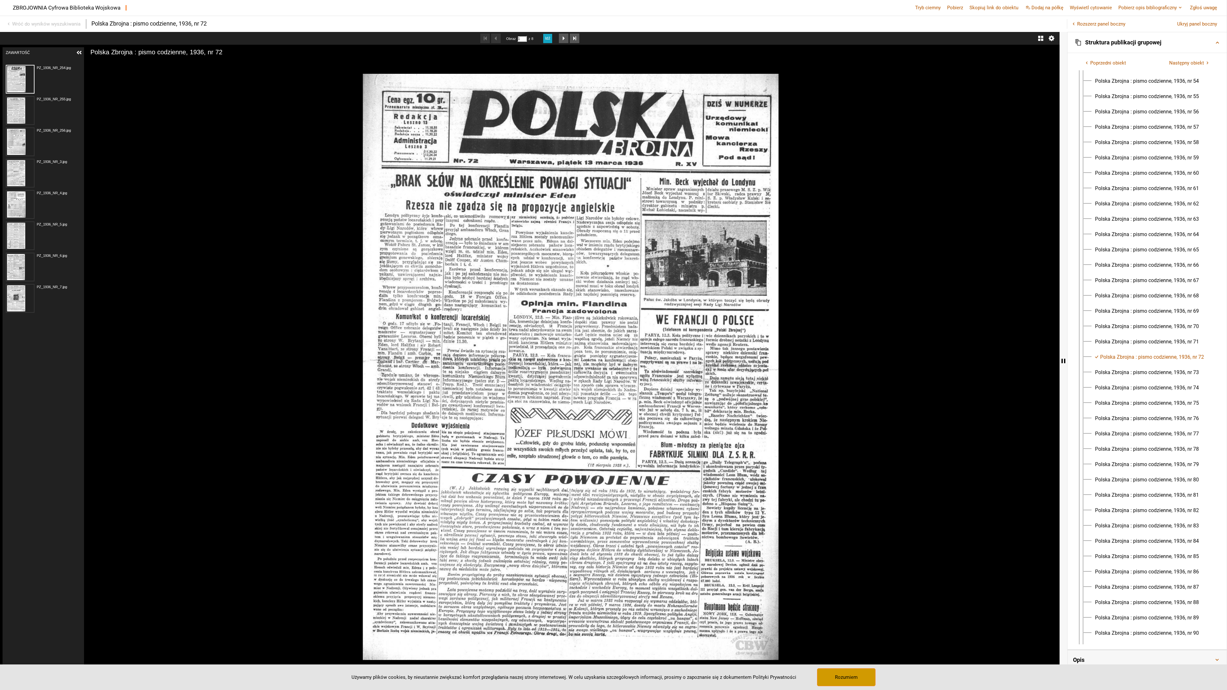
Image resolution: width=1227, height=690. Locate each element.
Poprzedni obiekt (1108, 63)
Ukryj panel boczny (1197, 24)
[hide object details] (1063, 361)
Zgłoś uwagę (1203, 8)
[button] (1147, 42)
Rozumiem (846, 677)
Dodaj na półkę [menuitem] (1047, 8)
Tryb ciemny (928, 8)
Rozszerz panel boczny (1101, 24)
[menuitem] (1147, 81)
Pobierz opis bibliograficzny (1147, 8)
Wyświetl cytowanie (1091, 8)
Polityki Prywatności (774, 677)
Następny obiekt (1186, 63)
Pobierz (955, 8)
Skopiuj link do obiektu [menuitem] (993, 8)
